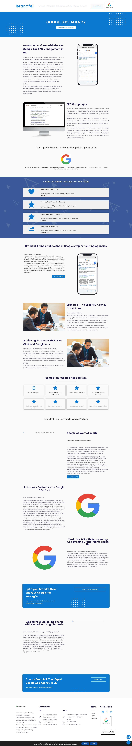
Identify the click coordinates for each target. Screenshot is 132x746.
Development (50, 6)
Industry (75, 6)
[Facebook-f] (107, 712)
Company (82, 6)
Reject (93, 743)
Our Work (41, 6)
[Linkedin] (102, 712)
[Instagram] (111, 712)
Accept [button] (85, 743)
